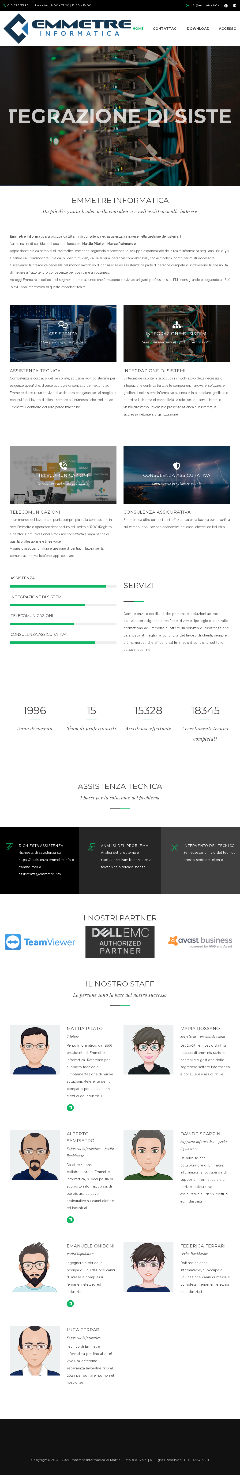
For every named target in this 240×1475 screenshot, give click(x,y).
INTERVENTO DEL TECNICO (209, 846)
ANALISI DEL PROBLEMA (124, 846)
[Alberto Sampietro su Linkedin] (70, 1219)
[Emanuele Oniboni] (70, 1303)
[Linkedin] (70, 1107)
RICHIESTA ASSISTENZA (41, 846)
